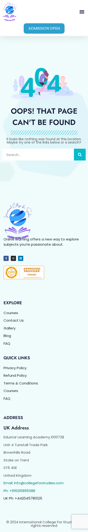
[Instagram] (13, 258)
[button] (82, 12)
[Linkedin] (20, 258)
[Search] (80, 154)
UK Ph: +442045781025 (23, 498)
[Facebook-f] (6, 258)
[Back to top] (78, 522)
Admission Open (44, 28)
